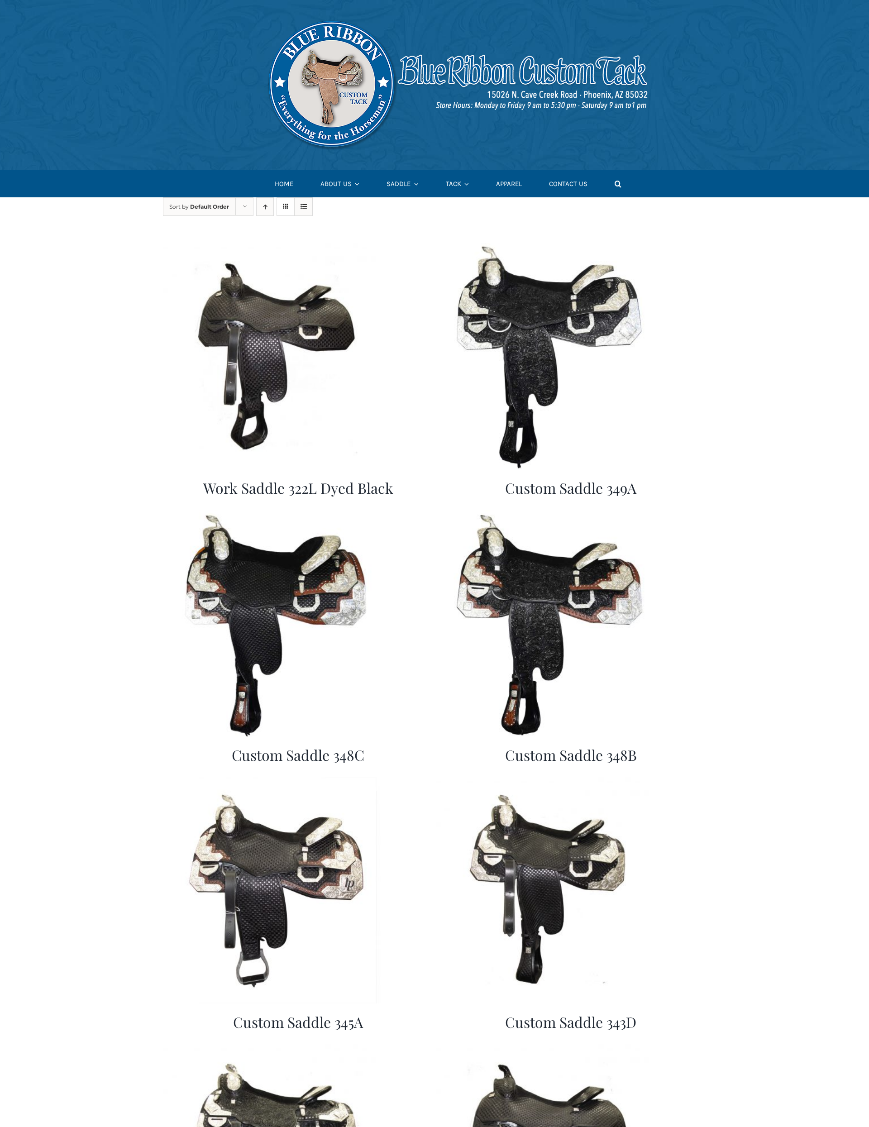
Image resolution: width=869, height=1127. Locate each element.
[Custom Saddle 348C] (276, 515)
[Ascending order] (265, 206)
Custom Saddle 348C (298, 754)
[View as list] (303, 206)
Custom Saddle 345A (298, 1021)
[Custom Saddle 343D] (549, 782)
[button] (618, 184)
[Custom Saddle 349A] (549, 248)
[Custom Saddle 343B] (549, 1050)
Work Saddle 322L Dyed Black (298, 487)
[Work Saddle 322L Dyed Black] (276, 248)
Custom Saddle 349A (570, 487)
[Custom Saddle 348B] (549, 515)
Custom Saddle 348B (571, 754)
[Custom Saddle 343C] (276, 1050)
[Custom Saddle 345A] (276, 782)
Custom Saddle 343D (570, 1021)
